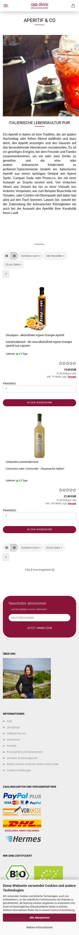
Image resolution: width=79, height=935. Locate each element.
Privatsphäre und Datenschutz (25, 751)
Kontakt (11, 745)
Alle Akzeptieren (40, 917)
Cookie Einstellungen (19, 770)
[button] (7, 256)
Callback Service (16, 733)
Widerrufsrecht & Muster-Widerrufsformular (33, 764)
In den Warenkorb (39, 402)
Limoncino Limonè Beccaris (22, 461)
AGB (9, 721)
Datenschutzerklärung (62, 910)
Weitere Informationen (39, 927)
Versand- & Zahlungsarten (22, 758)
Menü (6, 5)
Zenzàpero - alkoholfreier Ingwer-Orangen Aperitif (35, 335)
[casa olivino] (39, 5)
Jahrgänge (13, 727)
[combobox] (31, 256)
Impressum (13, 739)
